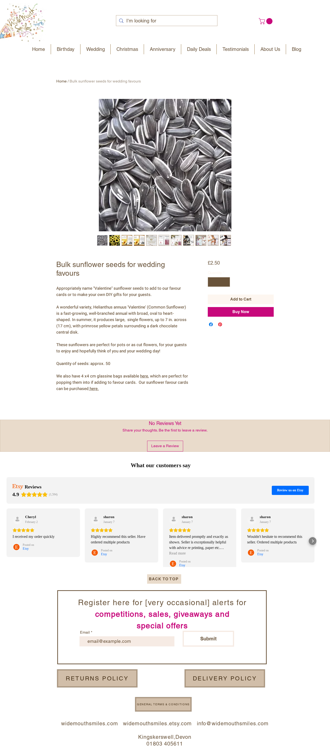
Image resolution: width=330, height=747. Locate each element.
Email (85, 632)
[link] (266, 21)
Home (61, 81)
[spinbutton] (218, 282)
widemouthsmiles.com (92, 723)
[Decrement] (211, 282)
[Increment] (225, 282)
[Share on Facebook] (211, 324)
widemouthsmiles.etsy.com (157, 723)
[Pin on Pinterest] (220, 324)
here (94, 389)
